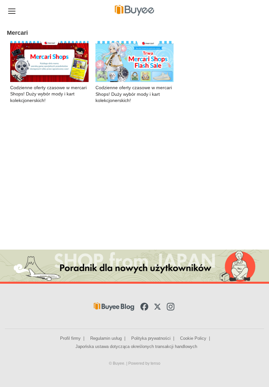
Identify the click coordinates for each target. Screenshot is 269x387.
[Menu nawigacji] (12, 10)
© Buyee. (117, 363)
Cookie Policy (193, 338)
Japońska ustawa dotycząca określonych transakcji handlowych (136, 346)
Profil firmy (70, 338)
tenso (155, 363)
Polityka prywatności (151, 338)
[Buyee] (134, 10)
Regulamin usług (106, 338)
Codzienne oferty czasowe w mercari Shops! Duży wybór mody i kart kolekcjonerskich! (48, 94)
